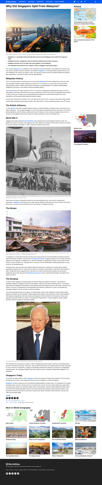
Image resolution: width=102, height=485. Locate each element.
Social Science (59, 1)
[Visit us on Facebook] (10, 473)
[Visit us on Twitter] (12, 473)
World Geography (21, 400)
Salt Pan (77, 423)
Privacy (16, 469)
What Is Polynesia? (57, 456)
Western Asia (78, 128)
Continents (22, 1)
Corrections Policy (42, 469)
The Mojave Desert (34, 456)
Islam (11, 90)
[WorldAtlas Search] (95, 1)
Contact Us (11, 469)
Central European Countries (37, 423)
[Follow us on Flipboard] (7, 473)
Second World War (27, 121)
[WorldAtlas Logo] (11, 2)
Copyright (21, 469)
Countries (31, 1)
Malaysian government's (34, 273)
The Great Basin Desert (59, 439)
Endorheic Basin (11, 439)
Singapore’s (16, 202)
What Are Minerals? (81, 439)
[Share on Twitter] (12, 398)
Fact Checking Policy (32, 469)
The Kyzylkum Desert (12, 456)
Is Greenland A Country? (81, 144)
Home (7, 469)
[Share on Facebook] (10, 398)
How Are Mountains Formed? (83, 456)
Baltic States (9, 423)
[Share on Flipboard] (7, 398)
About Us (26, 469)
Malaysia (17, 69)
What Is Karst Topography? (37, 439)
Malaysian (43, 81)
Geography (40, 1)
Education (49, 1)
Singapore (41, 70)
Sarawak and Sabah (38, 258)
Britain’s (13, 108)
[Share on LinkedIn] (17, 398)
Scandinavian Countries (59, 423)
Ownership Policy (50, 469)
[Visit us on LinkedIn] (18, 473)
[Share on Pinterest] (15, 398)
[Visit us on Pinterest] (15, 473)
